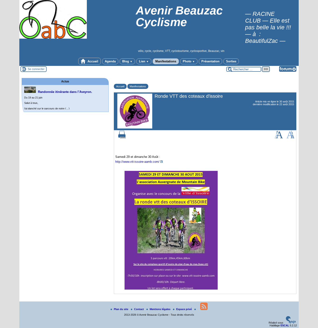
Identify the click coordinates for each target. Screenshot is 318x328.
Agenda (110, 61)
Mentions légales (160, 309)
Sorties (231, 61)
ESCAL (285, 325)
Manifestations (165, 61)
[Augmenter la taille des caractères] (278, 137)
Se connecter (36, 69)
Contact (139, 309)
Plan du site (121, 309)
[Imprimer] (122, 137)
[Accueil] (53, 37)
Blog (127, 61)
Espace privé (184, 309)
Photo (189, 61)
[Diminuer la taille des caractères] (290, 137)
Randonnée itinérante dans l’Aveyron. (65, 92)
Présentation (210, 61)
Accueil (92, 61)
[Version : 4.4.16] (291, 322)
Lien (144, 61)
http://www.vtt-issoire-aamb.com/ (137, 161)
